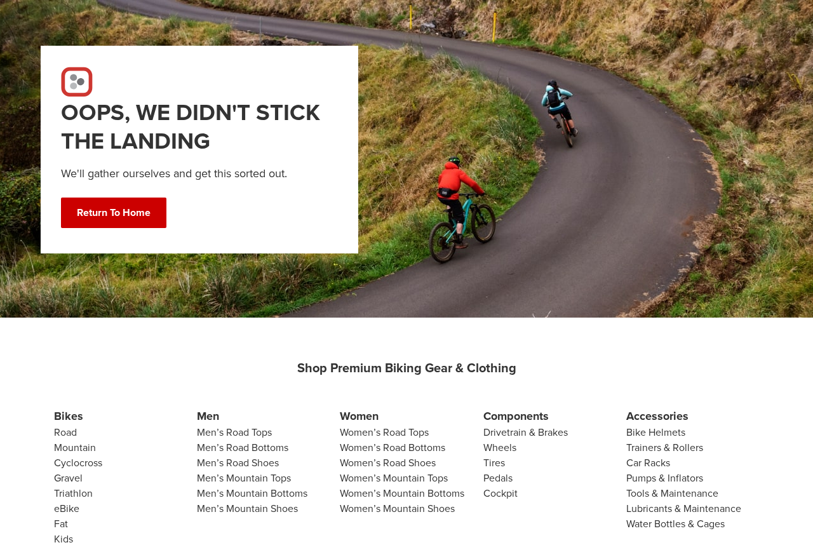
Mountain (75, 447)
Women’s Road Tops (384, 432)
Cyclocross (78, 462)
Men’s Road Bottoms (242, 447)
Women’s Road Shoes (388, 462)
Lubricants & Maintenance (683, 508)
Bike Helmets (655, 432)
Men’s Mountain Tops (244, 478)
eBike (66, 508)
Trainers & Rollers (664, 447)
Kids (63, 539)
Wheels (499, 447)
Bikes (68, 416)
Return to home (114, 212)
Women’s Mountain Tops (394, 478)
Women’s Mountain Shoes (397, 508)
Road (65, 432)
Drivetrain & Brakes (525, 432)
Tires (494, 462)
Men (208, 416)
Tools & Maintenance (672, 493)
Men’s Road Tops (234, 432)
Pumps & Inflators (664, 478)
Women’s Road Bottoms (392, 447)
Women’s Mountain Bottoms (402, 493)
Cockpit (500, 493)
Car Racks (648, 462)
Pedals (498, 478)
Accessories (657, 416)
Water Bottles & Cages (675, 523)
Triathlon (73, 493)
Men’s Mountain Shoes (247, 508)
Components (516, 416)
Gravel (68, 478)
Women (359, 416)
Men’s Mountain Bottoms (252, 493)
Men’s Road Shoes (238, 462)
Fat (61, 523)
